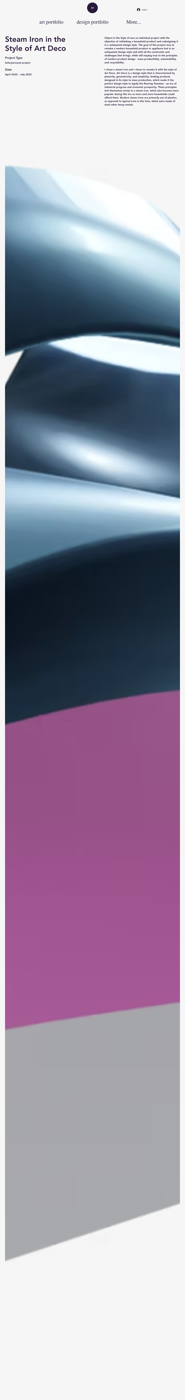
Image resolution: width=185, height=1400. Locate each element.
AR (92, 8)
